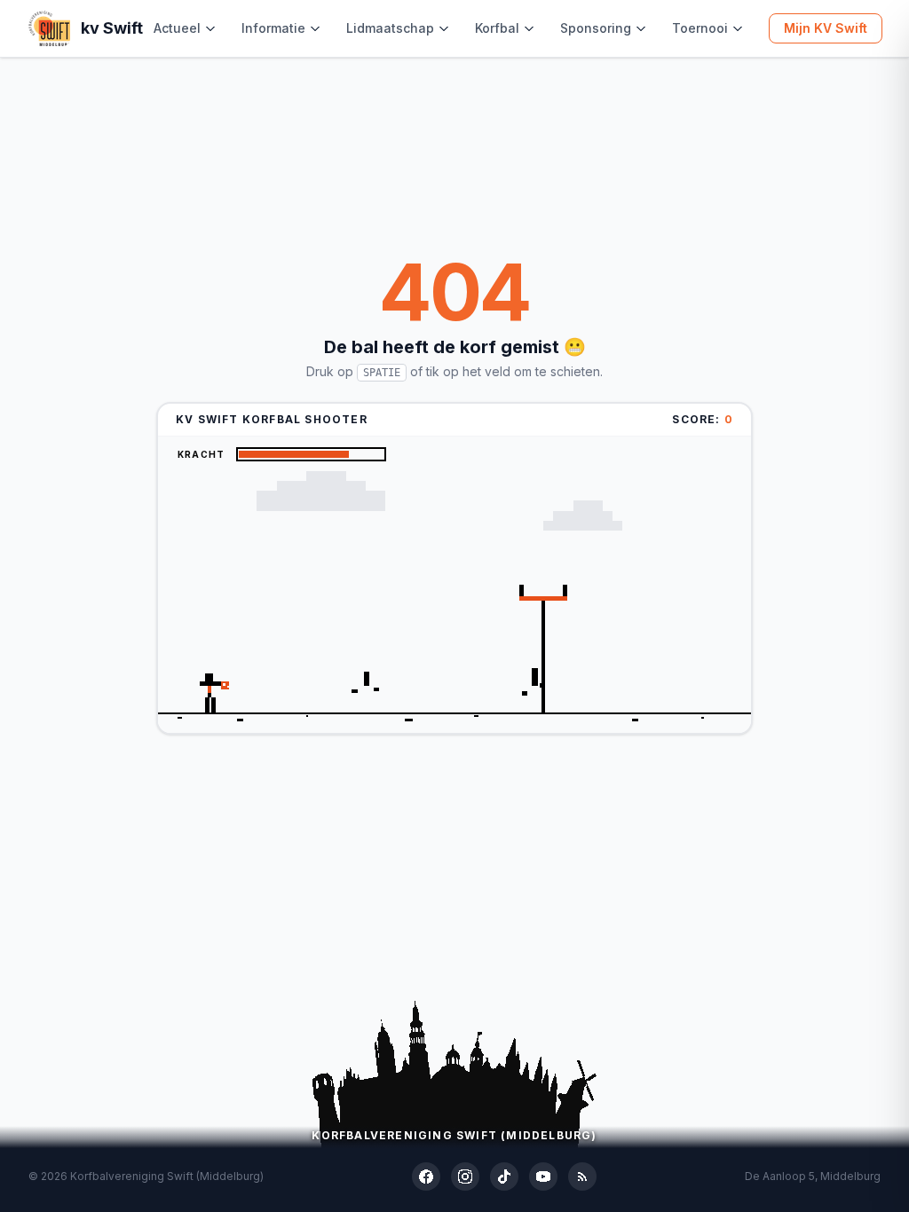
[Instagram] (465, 1176)
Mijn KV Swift (825, 27)
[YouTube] (543, 1176)
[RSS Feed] (582, 1176)
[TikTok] (504, 1176)
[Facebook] (426, 1176)
